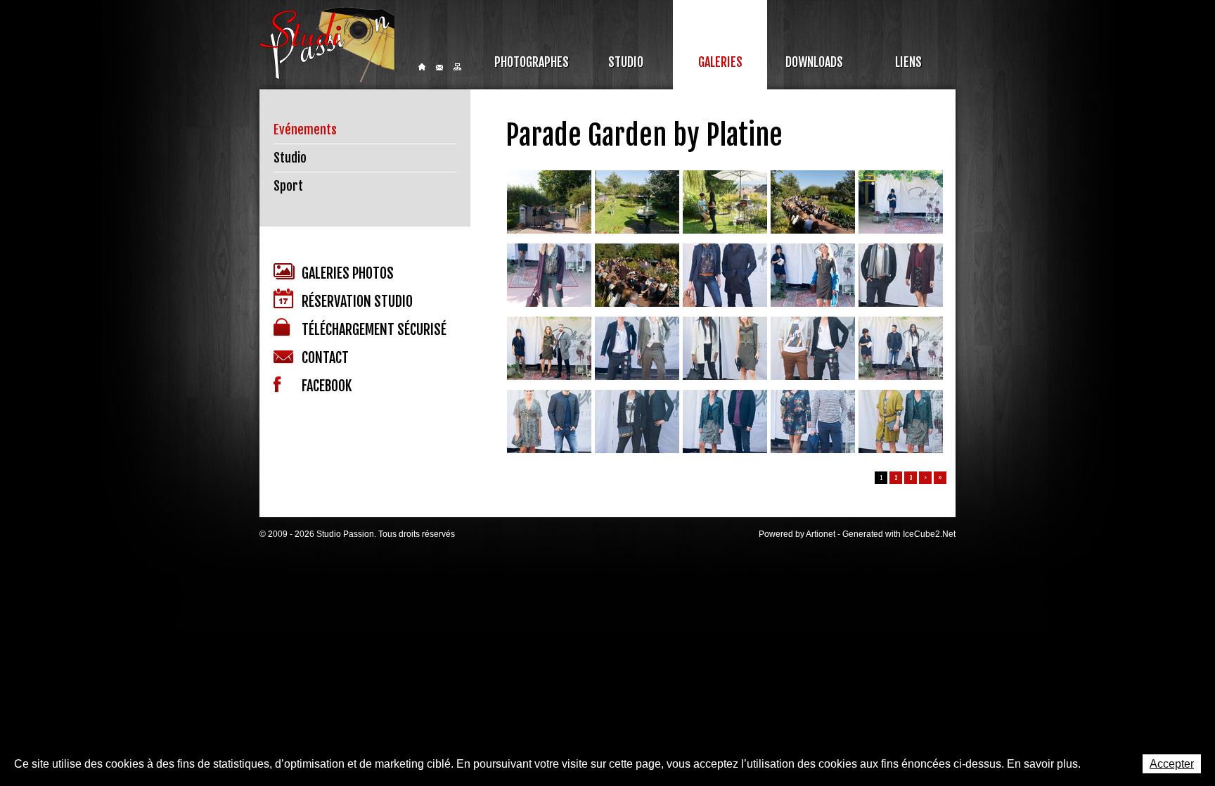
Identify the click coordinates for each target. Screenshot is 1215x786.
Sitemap (457, 66)
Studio (625, 62)
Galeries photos (348, 273)
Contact (439, 67)
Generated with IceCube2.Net (899, 534)
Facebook (327, 386)
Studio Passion (326, 44)
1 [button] (881, 477)
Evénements (305, 129)
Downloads (814, 62)
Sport (288, 186)
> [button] (925, 477)
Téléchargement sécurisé (374, 329)
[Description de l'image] (549, 203)
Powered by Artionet (797, 534)
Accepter (1172, 764)
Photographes (531, 62)
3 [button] (911, 477)
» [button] (940, 477)
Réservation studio (357, 301)
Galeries (720, 62)
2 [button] (896, 477)
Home (421, 66)
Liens (908, 62)
